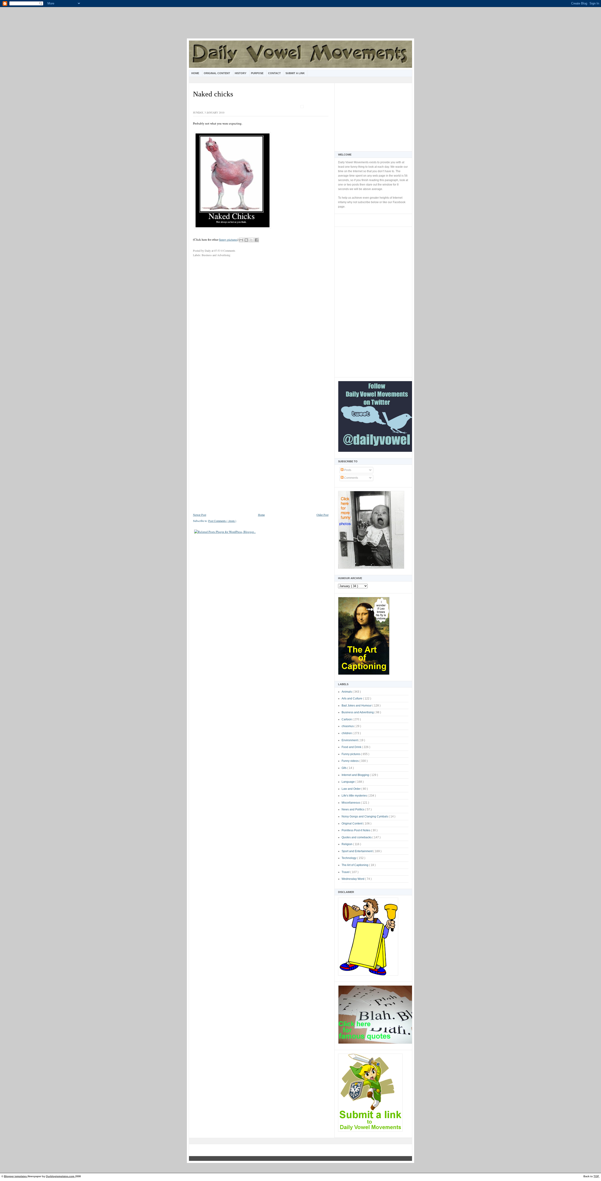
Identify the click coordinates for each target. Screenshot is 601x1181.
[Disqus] (260, 323)
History (241, 73)
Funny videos (350, 761)
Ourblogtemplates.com (60, 1176)
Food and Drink (352, 747)
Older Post (322, 514)
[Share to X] (251, 240)
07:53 (217, 250)
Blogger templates (15, 1176)
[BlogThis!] (246, 240)
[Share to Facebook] (256, 240)
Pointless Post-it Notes (356, 830)
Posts (347, 470)
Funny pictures (351, 754)
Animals (347, 691)
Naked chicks (213, 94)
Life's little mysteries (355, 795)
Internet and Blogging (356, 775)
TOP (596, 1176)
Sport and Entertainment (357, 851)
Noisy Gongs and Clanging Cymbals (365, 816)
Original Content (217, 73)
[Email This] (241, 240)
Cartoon (347, 719)
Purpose (257, 73)
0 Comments (228, 250)
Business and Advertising (358, 712)
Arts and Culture (352, 698)
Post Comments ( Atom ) (222, 521)
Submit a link (295, 73)
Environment (350, 740)
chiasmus (348, 726)
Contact (274, 73)
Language (348, 781)
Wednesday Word (353, 879)
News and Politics (353, 809)
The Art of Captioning (355, 865)
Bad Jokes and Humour (357, 705)
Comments (350, 477)
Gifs (344, 768)
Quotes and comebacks (357, 837)
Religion (347, 844)
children (347, 733)
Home (195, 73)
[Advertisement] (300, 25)
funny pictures (228, 239)
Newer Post (199, 514)
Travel (346, 872)
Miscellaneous (351, 802)
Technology (349, 858)
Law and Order (351, 788)
